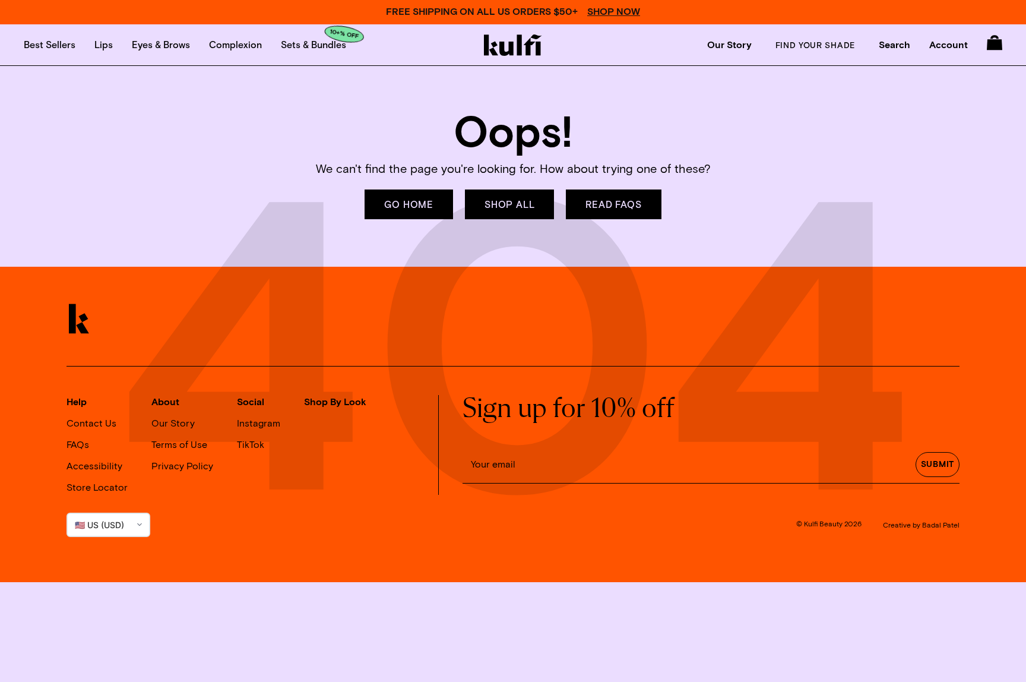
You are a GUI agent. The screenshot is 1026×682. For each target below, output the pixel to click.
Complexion (235, 44)
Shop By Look (335, 402)
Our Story (729, 45)
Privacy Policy (182, 466)
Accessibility (94, 466)
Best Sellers (49, 44)
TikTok (250, 445)
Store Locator (97, 487)
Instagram (258, 423)
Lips (103, 44)
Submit (937, 464)
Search (894, 45)
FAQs (77, 445)
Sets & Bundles (313, 44)
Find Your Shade (815, 45)
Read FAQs (613, 204)
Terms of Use (179, 445)
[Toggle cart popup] (994, 42)
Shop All (509, 204)
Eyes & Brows (161, 44)
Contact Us (91, 423)
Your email (493, 464)
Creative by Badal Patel (921, 525)
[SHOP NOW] (513, 12)
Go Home (408, 204)
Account (948, 45)
